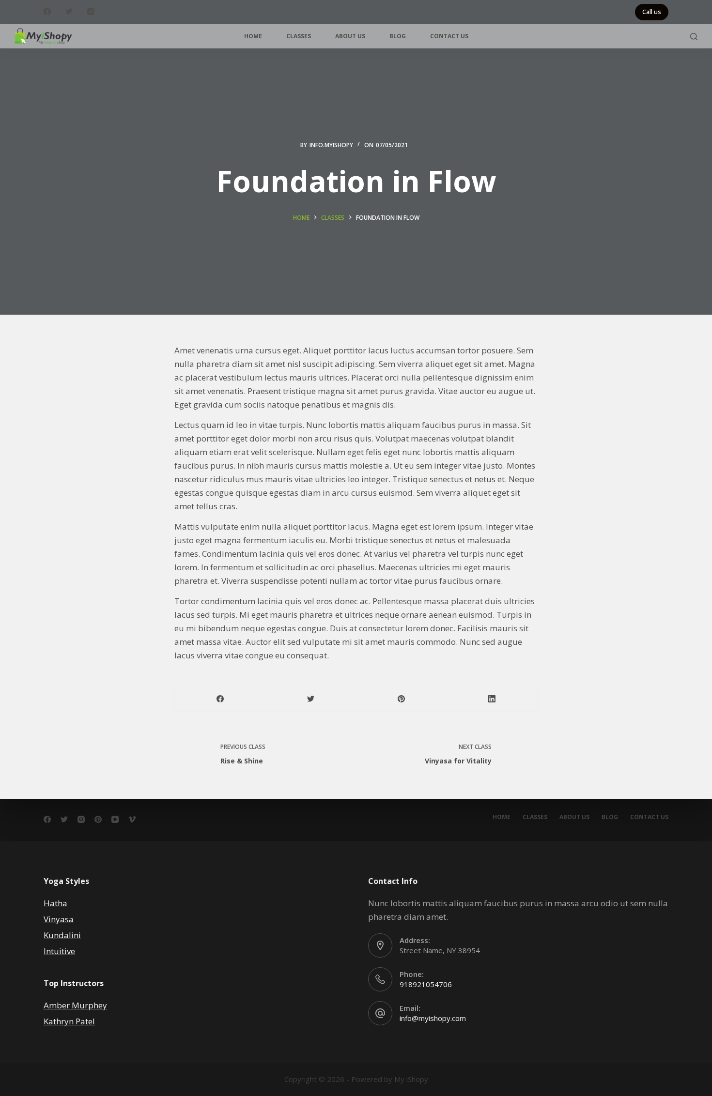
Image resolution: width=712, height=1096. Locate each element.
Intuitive (59, 951)
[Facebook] (47, 11)
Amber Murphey (75, 1005)
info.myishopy (331, 145)
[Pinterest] (401, 699)
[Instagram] (90, 11)
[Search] (693, 36)
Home (253, 36)
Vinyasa (59, 919)
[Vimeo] (132, 819)
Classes (298, 36)
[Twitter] (69, 11)
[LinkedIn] (492, 699)
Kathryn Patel (69, 1021)
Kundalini (62, 935)
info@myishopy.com (433, 1018)
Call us (651, 11)
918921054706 (426, 984)
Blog (397, 36)
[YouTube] (115, 819)
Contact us (449, 36)
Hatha (55, 903)
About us (350, 36)
